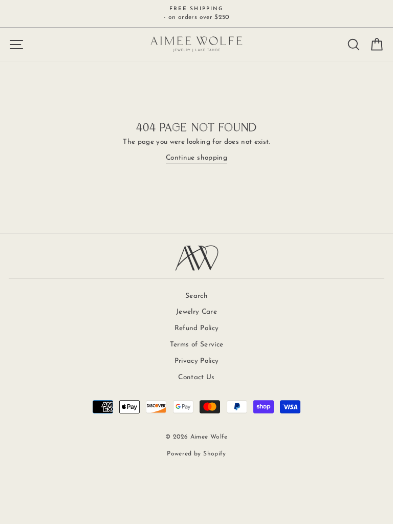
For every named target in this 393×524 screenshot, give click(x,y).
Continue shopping (196, 158)
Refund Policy (196, 328)
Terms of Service (196, 344)
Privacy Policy (196, 361)
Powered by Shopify (196, 454)
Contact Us (196, 377)
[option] (196, 13)
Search (196, 296)
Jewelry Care (196, 312)
